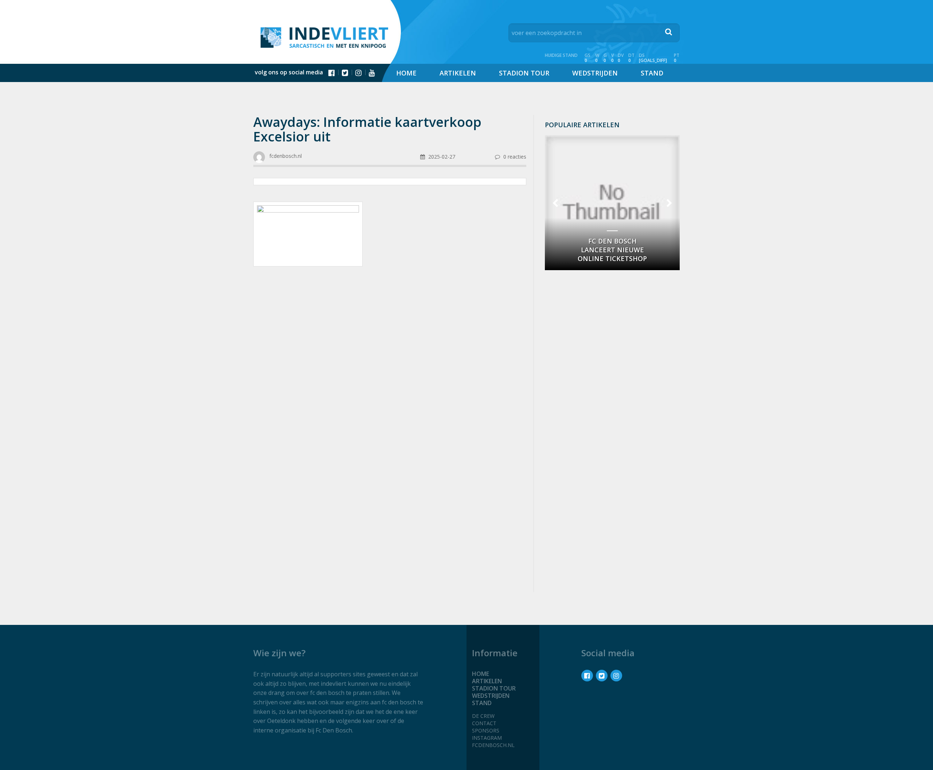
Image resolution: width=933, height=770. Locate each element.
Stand (652, 73)
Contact (484, 723)
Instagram (487, 737)
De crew (483, 715)
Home (406, 73)
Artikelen (458, 73)
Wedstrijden (595, 73)
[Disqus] (389, 489)
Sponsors (485, 730)
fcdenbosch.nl (493, 745)
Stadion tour (524, 73)
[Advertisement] (389, 330)
